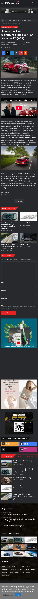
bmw (8, 566)
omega (20, 569)
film (19, 566)
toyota (28, 572)
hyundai (29, 566)
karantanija (5, 569)
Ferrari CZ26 (24, 244)
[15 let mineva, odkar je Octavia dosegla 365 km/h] (31, 554)
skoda (11, 572)
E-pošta (4, 290)
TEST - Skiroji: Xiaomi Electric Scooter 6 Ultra (18, 20)
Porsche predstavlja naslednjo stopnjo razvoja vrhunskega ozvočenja (8, 225)
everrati (19, 201)
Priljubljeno (8, 456)
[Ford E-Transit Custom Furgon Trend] (6, 463)
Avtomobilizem (17, 23)
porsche (27, 569)
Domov (4, 23)
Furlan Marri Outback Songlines (23, 478)
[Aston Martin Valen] (19, 554)
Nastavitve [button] (6, 595)
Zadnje (19, 456)
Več (12, 595)
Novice (10, 23)
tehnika (17, 572)
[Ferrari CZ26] (28, 238)
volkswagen (5, 575)
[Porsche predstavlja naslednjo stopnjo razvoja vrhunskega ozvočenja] (9, 216)
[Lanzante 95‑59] (28, 216)
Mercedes (13, 569)
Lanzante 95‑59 (25, 223)
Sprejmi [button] (18, 595)
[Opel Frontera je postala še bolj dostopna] (7, 554)
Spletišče (4, 298)
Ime (3, 282)
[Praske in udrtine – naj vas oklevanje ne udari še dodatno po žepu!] (9, 238)
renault (33, 569)
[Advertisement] (19, 363)
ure (33, 572)
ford (23, 566)
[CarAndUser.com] (12, 3)
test (23, 572)
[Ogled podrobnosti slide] (19, 10)
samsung (4, 572)
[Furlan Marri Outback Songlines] (6, 480)
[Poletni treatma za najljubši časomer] (19, 547)
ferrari (13, 566)
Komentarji (30, 456)
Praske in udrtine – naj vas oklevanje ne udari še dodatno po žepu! (9, 246)
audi (3, 566)
